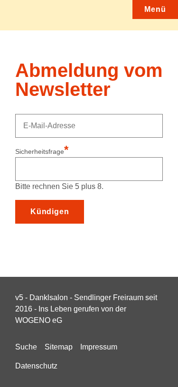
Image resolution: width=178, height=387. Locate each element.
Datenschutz (36, 366)
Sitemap (59, 347)
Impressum (98, 347)
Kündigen (49, 212)
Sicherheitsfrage (41, 151)
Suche (26, 347)
